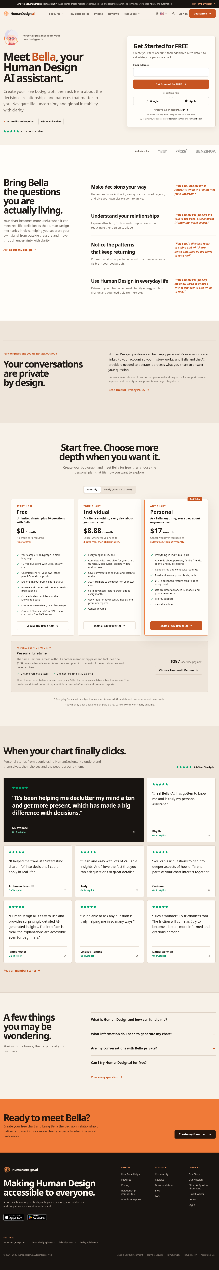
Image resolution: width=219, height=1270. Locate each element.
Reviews (113, 13)
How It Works (196, 1194)
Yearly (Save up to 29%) (118, 489)
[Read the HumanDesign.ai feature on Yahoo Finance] (181, 151)
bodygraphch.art (88, 1242)
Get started (200, 13)
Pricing (98, 13)
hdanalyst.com (66, 1242)
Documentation (164, 1185)
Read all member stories (19, 970)
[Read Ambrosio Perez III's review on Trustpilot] (65, 890)
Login (192, 1204)
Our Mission (196, 1179)
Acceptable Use (208, 1255)
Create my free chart (40, 625)
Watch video (53, 121)
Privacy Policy (195, 118)
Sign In (183, 13)
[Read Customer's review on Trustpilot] (208, 890)
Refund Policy (190, 1255)
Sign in (184, 109)
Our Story (194, 1174)
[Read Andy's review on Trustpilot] (137, 890)
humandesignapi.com (42, 1242)
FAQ (157, 1196)
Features (54, 13)
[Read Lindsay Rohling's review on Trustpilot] (137, 955)
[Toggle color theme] (174, 14)
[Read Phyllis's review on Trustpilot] (208, 835)
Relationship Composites (128, 1192)
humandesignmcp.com (14, 1242)
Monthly (92, 489)
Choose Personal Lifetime (176, 670)
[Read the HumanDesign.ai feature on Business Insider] (162, 151)
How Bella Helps (79, 13)
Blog (157, 1190)
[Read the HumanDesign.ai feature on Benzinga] (206, 151)
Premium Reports (131, 1199)
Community (161, 1174)
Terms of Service (176, 118)
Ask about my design (17, 250)
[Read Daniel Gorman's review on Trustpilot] (208, 955)
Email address (141, 65)
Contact (193, 1199)
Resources (130, 13)
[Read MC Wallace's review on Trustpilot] (133, 832)
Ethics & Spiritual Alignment (198, 1186)
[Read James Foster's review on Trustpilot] (65, 955)
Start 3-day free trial (107, 625)
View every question (104, 1077)
